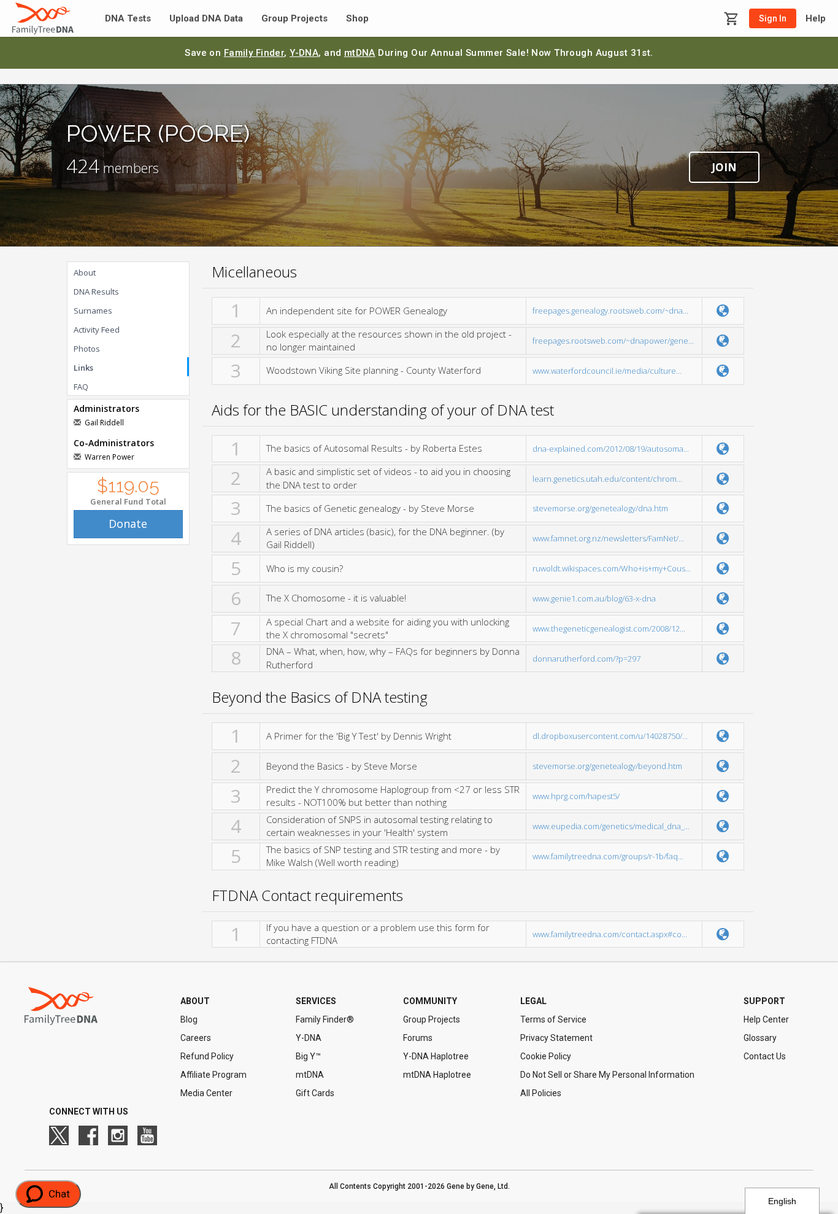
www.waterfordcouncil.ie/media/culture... (607, 370)
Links (83, 367)
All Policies (540, 1093)
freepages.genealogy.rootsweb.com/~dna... (610, 310)
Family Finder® (325, 1019)
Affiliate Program (213, 1074)
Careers (195, 1038)
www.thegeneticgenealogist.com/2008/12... (608, 628)
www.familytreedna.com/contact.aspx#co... (609, 934)
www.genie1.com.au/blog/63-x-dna (594, 598)
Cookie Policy (545, 1056)
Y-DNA (304, 52)
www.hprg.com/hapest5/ (576, 796)
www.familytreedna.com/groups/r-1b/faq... (607, 856)
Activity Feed (97, 329)
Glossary (760, 1038)
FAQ (81, 386)
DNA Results (96, 291)
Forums (417, 1038)
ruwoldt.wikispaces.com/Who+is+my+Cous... (611, 568)
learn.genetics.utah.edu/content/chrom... (607, 478)
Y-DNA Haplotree (436, 1056)
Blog (189, 1019)
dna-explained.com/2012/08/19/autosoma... (610, 448)
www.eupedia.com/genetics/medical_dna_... (611, 826)
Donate (128, 523)
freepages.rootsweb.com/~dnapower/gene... (613, 340)
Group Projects (294, 18)
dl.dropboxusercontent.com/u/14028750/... (610, 735)
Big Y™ (308, 1056)
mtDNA (359, 52)
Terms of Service (553, 1019)
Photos (87, 348)
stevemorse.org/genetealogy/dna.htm (600, 508)
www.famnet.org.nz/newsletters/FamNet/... (608, 538)
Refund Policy (207, 1056)
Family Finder (254, 52)
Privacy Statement (556, 1038)
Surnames (93, 310)
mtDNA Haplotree (437, 1074)
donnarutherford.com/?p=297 (586, 658)
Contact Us (765, 1056)
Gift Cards (315, 1093)
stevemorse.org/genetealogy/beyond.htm (607, 765)
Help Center (766, 1019)
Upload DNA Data (206, 18)
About (85, 272)
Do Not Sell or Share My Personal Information (607, 1074)
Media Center (206, 1093)
